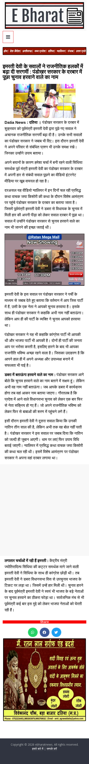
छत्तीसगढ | (27, 51)
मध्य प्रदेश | (40, 51)
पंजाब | (70, 51)
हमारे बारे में (37, 749)
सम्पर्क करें (52, 749)
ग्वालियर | (61, 51)
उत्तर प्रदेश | (82, 51)
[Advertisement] (44, 510)
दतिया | (51, 51)
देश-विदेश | (15, 51)
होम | (6, 51)
